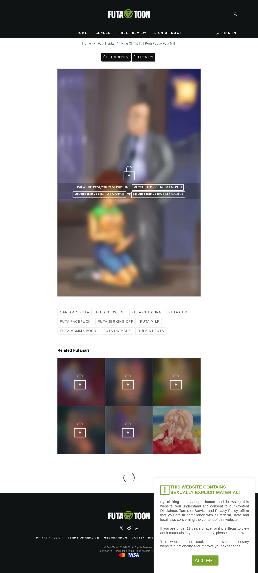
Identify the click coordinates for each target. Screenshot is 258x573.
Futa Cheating (147, 312)
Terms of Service (83, 537)
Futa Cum (178, 312)
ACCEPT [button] (205, 560)
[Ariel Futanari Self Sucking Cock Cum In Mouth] (177, 430)
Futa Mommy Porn (78, 331)
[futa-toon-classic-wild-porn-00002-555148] (80, 436)
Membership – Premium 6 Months (158, 194)
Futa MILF (149, 321)
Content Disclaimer (150, 537)
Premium (145, 57)
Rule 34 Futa (151, 331)
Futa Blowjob (110, 312)
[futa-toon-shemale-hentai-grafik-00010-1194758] (128, 436)
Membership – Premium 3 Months (99, 194)
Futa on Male (117, 331)
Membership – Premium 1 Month (157, 187)
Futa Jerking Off (115, 321)
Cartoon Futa (74, 312)
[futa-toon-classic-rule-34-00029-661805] (128, 388)
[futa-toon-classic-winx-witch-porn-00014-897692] (176, 388)
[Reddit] (129, 528)
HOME (82, 32)
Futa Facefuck (75, 321)
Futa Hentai (118, 57)
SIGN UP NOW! (167, 32)
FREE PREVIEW (132, 32)
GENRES (103, 32)
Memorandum (115, 537)
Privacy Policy (49, 537)
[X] (121, 528)
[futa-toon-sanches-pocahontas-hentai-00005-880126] (80, 388)
